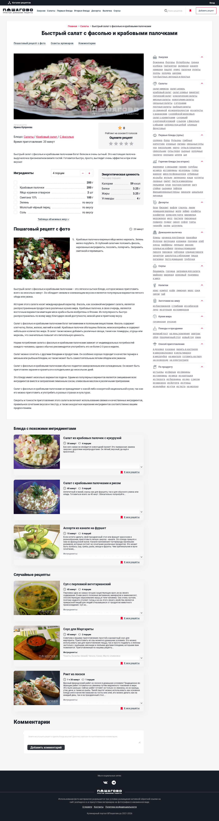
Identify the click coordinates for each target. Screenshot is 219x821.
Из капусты (196, 110)
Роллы (156, 73)
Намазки (158, 69)
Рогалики (158, 259)
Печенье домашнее (185, 248)
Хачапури (158, 255)
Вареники (158, 166)
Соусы (117, 10)
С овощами (171, 166)
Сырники (167, 188)
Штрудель (177, 225)
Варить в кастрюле (187, 349)
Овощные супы (195, 143)
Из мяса (157, 170)
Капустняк (159, 143)
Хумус (176, 69)
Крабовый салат (162, 92)
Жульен (168, 177)
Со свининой (160, 110)
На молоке (192, 386)
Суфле (184, 221)
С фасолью (193, 121)
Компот (164, 290)
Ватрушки (169, 241)
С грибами (177, 306)
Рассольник (164, 147)
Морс (190, 290)
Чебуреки (179, 251)
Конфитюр (159, 214)
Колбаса (157, 65)
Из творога (159, 379)
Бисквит (164, 207)
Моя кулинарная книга (190, 10)
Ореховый (180, 274)
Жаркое (157, 173)
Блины (156, 237)
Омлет (167, 181)
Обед (155, 337)
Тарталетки (170, 65)
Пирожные (190, 218)
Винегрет (194, 92)
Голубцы (193, 166)
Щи (185, 154)
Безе (155, 207)
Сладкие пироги (194, 251)
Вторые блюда (82, 10)
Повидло (158, 221)
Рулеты (196, 69)
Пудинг (168, 221)
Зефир (186, 211)
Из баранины (173, 379)
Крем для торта (174, 214)
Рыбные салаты (182, 106)
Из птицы (186, 382)
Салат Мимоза (161, 88)
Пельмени (158, 184)
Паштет (168, 69)
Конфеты (196, 211)
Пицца (194, 255)
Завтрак (195, 333)
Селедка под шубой (175, 124)
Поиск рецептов (175, 11)
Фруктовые (159, 128)
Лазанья (157, 181)
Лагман (181, 143)
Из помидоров (181, 309)
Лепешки (179, 244)
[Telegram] (114, 783)
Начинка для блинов (173, 237)
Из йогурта (173, 382)
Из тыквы (158, 372)
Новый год (188, 337)
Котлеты (199, 177)
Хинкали (185, 191)
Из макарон (159, 382)
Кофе (172, 290)
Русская (171, 321)
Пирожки (167, 251)
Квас (155, 290)
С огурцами (180, 103)
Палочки (186, 69)
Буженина (158, 62)
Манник (189, 244)
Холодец (166, 73)
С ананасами (160, 113)
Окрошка (168, 154)
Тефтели (177, 188)
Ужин (198, 337)
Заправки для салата (188, 271)
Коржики (181, 241)
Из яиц (186, 379)
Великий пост (160, 333)
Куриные (171, 143)
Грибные (187, 140)
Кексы (156, 244)
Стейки (156, 188)
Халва (167, 225)
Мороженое (159, 218)
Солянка (157, 140)
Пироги (157, 251)
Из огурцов (166, 309)
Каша (190, 177)
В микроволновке (163, 352)
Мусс (169, 218)
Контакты (99, 806)
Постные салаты (162, 106)
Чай (163, 294)
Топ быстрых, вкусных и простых (171, 76)
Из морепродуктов (178, 110)
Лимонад (181, 290)
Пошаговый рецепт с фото (30, 43)
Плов (168, 184)
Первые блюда (65, 10)
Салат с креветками (164, 117)
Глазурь (182, 207)
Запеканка (180, 177)
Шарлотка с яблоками (177, 255)
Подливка (193, 274)
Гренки (195, 62)
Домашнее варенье (163, 211)
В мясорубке (160, 356)
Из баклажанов (161, 306)
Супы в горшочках (191, 147)
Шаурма (176, 73)
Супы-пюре (174, 151)
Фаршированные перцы (166, 191)
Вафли (173, 207)
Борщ (167, 140)
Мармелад (190, 214)
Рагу (194, 184)
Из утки (171, 386)
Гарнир (183, 166)
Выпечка (107, 10)
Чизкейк (157, 225)
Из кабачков (191, 306)
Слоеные (192, 124)
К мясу (156, 278)
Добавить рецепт (206, 10)
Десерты (96, 10)
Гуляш (195, 170)
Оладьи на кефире (163, 248)
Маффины (166, 244)
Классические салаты (185, 95)
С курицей (182, 117)
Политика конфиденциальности (121, 806)
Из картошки (186, 375)
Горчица (170, 271)
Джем (192, 207)
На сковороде (160, 360)
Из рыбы (158, 177)
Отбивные (192, 173)
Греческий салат (162, 95)
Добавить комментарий (46, 747)
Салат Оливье (180, 92)
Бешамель (158, 271)
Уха (155, 147)
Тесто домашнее (174, 259)
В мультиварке (182, 352)
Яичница (158, 195)
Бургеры (170, 62)
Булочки (157, 241)
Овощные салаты (162, 103)
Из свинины (183, 372)
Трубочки (189, 259)
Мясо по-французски (174, 173)
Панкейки (191, 237)
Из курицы (184, 170)
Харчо (176, 147)
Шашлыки (197, 191)
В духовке (158, 349)
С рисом (195, 379)
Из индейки (159, 386)
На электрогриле (179, 360)
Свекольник (159, 151)
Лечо (155, 309)
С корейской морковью (182, 113)
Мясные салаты (162, 99)
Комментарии (87, 43)
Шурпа (178, 154)
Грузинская (159, 321)
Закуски (41, 10)
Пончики (192, 241)
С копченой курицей (164, 121)
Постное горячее (181, 184)
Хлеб (201, 241)
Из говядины (170, 170)
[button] (53, 219)
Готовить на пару (192, 356)
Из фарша (170, 372)
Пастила (178, 218)
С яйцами (158, 124)
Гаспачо (157, 154)
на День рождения (179, 333)
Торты (192, 221)
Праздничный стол (170, 337)
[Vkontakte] (105, 783)
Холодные (197, 151)
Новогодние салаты (183, 99)
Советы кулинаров (62, 43)
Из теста (180, 386)
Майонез (158, 274)
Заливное (183, 65)
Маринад (169, 274)
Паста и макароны (182, 181)
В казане (170, 349)
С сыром (181, 121)
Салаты (51, 10)
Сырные (185, 151)
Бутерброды (183, 62)
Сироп (176, 221)
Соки (197, 290)
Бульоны (176, 140)
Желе (178, 211)
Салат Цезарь (177, 88)
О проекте (87, 806)
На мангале (174, 356)
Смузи (156, 294)
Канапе (194, 65)
